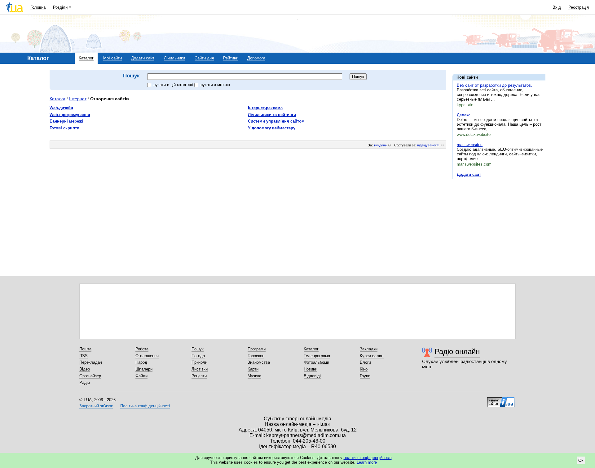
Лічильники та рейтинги (272, 114)
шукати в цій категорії (173, 84)
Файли (141, 376)
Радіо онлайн (457, 351)
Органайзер (90, 376)
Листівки (200, 369)
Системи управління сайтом (276, 121)
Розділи (60, 7)
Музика (254, 376)
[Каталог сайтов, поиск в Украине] (500, 399)
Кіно (364, 369)
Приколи (199, 362)
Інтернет (77, 98)
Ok (581, 460)
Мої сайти (112, 58)
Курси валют (372, 355)
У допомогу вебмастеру (271, 128)
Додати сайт (142, 58)
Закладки (368, 349)
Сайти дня (204, 58)
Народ (141, 362)
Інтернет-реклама (265, 108)
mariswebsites (470, 144)
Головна (38, 7)
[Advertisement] (498, 222)
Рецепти (199, 376)
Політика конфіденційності (145, 406)
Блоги (365, 362)
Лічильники (174, 58)
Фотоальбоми (316, 362)
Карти (253, 369)
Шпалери (143, 369)
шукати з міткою (215, 84)
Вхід (557, 7)
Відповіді (312, 376)
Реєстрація (578, 7)
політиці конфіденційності (368, 457)
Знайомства (259, 362)
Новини (310, 369)
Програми (257, 349)
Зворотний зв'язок (96, 406)
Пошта (85, 349)
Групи (365, 376)
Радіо (84, 382)
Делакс (463, 115)
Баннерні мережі (66, 121)
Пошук (198, 349)
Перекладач (90, 362)
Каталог (86, 58)
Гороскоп (256, 355)
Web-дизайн (61, 108)
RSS (83, 355)
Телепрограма (317, 355)
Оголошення (147, 355)
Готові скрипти (64, 128)
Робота (141, 349)
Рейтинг (230, 58)
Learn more (367, 462)
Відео (84, 369)
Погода (198, 355)
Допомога (256, 58)
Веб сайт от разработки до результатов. (494, 85)
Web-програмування (70, 114)
